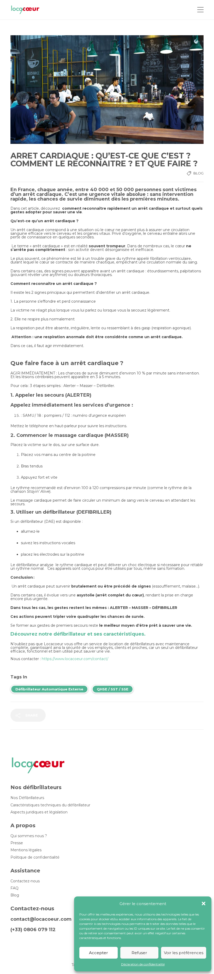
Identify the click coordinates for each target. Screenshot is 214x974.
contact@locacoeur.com (41, 919)
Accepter (98, 952)
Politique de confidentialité (35, 857)
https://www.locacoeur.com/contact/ (75, 658)
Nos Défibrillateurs (27, 797)
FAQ (14, 888)
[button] (203, 903)
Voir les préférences (183, 952)
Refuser (139, 952)
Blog (198, 173)
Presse (16, 843)
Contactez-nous (25, 881)
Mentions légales (25, 850)
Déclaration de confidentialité (143, 964)
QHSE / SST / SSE (112, 689)
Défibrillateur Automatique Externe (49, 689)
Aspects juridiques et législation (39, 812)
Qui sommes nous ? (28, 836)
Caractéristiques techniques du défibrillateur (50, 805)
